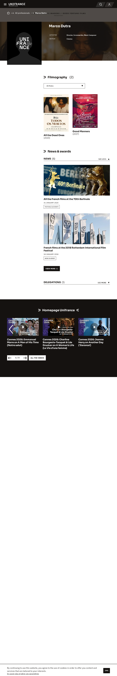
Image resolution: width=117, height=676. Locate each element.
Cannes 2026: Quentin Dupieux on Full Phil (93, 341)
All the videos (37, 358)
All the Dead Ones (54, 135)
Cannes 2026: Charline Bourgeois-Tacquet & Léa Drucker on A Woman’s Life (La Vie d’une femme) (24, 344)
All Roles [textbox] (50, 86)
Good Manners (81, 131)
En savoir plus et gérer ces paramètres (23, 674)
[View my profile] (109, 4)
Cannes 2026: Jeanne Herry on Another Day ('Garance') (56, 342)
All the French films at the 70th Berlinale (67, 199)
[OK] (106, 670)
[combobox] (64, 85)
